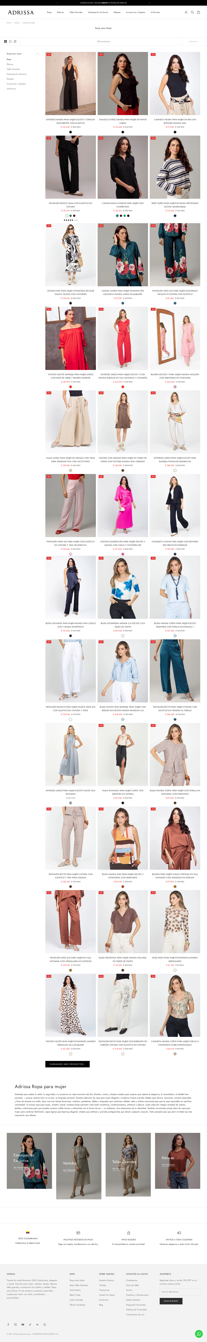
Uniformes (155, 12)
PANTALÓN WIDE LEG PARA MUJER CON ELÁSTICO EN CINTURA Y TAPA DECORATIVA (70, 543)
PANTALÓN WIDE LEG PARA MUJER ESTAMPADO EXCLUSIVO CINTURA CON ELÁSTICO (175, 292)
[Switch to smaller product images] (10, 41)
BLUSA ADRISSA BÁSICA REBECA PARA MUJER (175, 1123)
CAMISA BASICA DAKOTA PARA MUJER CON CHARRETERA (122, 205)
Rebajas (117, 12)
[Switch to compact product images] (15, 41)
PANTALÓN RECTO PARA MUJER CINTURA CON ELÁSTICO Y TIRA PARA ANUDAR (71, 876)
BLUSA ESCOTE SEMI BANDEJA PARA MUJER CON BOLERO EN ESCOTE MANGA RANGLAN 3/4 (123, 709)
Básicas (60, 12)
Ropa (49, 12)
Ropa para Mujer (29, 23)
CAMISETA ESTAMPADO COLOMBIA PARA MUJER (123, 1290)
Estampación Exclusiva (98, 12)
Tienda (16, 23)
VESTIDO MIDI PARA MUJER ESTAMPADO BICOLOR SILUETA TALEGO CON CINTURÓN (70, 292)
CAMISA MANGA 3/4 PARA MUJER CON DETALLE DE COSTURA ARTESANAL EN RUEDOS (70, 1292)
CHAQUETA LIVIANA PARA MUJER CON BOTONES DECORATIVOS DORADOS (175, 543)
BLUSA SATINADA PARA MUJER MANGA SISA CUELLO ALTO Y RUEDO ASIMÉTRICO (71, 625)
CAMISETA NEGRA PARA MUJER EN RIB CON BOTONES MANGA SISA (175, 121)
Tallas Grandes (75, 12)
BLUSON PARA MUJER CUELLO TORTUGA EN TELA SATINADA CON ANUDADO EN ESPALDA (175, 876)
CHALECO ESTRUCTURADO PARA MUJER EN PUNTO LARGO (123, 121)
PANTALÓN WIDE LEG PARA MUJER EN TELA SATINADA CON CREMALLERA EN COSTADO (71, 959)
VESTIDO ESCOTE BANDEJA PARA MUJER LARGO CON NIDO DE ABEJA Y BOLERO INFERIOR (70, 376)
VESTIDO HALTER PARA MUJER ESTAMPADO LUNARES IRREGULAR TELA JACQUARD (71, 1043)
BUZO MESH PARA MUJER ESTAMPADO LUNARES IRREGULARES (175, 959)
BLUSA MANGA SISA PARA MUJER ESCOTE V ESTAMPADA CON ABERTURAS (123, 876)
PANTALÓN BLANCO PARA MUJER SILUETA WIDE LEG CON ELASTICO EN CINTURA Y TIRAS (70, 709)
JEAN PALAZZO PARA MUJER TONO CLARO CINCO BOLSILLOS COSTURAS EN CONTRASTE (122, 1125)
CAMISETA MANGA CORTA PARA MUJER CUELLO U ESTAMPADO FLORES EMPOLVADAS (175, 1043)
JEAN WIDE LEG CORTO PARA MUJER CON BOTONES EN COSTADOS (70, 1125)
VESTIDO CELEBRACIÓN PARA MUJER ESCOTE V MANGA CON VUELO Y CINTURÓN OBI (122, 543)
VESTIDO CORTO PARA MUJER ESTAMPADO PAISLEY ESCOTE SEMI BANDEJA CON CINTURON (123, 1208)
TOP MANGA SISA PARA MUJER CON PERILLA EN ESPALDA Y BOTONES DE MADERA (175, 1208)
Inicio (9, 23)
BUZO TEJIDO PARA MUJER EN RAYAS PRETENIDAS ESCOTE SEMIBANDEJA (175, 205)
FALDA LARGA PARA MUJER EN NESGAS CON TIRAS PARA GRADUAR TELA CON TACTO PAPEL (70, 460)
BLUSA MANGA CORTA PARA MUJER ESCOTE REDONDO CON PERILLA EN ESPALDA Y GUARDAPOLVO (175, 625)
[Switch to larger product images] (5, 41)
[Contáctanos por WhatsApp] (199, 1334)
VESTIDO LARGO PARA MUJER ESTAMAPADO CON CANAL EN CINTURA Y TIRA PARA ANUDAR (70, 1208)
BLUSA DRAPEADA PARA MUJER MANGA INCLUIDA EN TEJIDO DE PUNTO (123, 959)
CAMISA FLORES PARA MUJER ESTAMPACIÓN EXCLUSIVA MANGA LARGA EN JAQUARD (123, 292)
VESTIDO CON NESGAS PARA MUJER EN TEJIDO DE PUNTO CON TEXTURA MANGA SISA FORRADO (123, 460)
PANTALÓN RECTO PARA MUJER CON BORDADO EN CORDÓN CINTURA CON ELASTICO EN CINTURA (123, 1043)
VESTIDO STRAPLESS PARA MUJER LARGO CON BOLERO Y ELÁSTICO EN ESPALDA (175, 1292)
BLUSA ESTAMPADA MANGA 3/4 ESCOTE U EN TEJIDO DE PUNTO (123, 625)
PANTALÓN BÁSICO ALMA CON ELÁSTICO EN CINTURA (70, 205)
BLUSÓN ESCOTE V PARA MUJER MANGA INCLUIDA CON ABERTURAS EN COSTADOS (175, 376)
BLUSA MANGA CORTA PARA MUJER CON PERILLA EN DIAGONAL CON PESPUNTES (175, 792)
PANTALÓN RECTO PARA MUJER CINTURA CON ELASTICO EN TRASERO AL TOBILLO (175, 709)
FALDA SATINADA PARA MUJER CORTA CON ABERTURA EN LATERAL (122, 792)
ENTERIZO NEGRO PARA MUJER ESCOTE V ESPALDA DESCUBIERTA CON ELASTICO (70, 121)
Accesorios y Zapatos (135, 12)
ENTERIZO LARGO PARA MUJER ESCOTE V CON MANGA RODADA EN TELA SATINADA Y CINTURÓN (122, 376)
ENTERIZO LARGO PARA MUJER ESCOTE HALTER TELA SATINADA (70, 792)
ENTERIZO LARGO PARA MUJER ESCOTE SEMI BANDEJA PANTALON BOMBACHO (175, 460)
